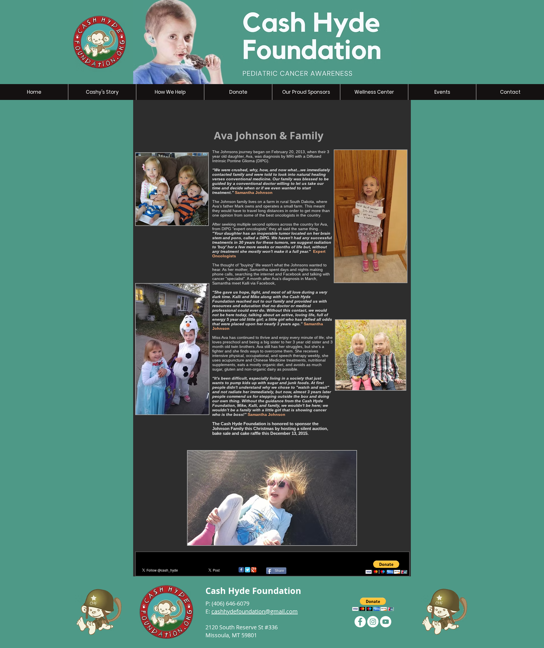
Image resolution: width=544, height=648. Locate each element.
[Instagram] (373, 621)
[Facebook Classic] (241, 569)
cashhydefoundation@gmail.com (254, 611)
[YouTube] (385, 621)
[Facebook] (360, 621)
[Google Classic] (253, 569)
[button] (386, 567)
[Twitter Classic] (247, 569)
